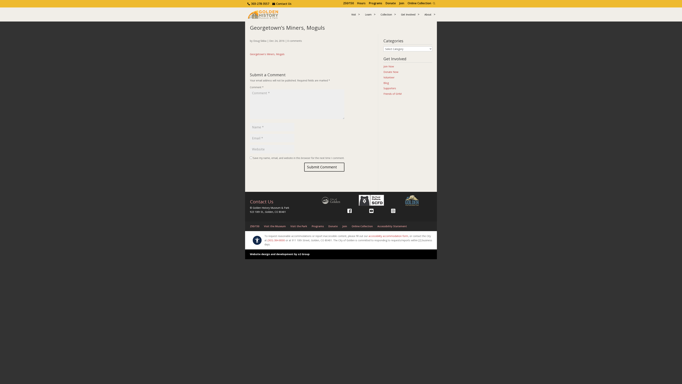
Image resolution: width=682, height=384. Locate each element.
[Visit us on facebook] (349, 211)
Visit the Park (298, 226)
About (427, 14)
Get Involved (408, 14)
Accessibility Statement (392, 226)
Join (401, 3)
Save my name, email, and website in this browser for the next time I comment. (298, 158)
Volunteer (388, 77)
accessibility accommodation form (388, 236)
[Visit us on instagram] (393, 211)
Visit (353, 14)
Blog (386, 83)
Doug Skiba (259, 40)
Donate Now (390, 72)
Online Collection (419, 3)
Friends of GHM (392, 93)
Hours (361, 3)
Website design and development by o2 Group (280, 254)
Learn (368, 14)
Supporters (389, 88)
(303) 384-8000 (276, 240)
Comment (257, 87)
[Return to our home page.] (263, 14)
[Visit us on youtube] (371, 211)
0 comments (294, 40)
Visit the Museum (275, 226)
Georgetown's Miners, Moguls (267, 54)
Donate (391, 3)
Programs (375, 3)
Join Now (388, 66)
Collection (386, 14)
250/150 (348, 3)
